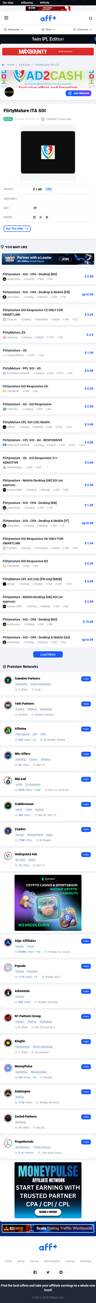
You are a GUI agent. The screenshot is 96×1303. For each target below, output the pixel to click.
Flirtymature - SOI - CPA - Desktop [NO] (30, 619)
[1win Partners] (48, 259)
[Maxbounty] (48, 51)
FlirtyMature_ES (14, 332)
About (21, 1261)
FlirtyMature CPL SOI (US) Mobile (26, 422)
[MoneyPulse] (48, 1190)
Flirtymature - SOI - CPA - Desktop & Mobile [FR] (36, 292)
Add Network (52, 1261)
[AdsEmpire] (48, 1228)
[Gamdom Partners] (48, 903)
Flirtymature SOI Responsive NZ (25, 561)
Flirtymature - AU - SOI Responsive (27, 404)
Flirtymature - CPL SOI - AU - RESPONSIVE (32, 440)
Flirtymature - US (15, 350)
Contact (70, 1261)
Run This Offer (14, 228)
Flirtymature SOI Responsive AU (25, 386)
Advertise (85, 1261)
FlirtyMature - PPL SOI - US (22, 368)
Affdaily (44, 2)
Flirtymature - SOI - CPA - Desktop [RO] (30, 274)
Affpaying (27, 2)
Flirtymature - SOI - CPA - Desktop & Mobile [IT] (36, 521)
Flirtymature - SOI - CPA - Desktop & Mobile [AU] (36, 637)
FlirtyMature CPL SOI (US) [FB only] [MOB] (32, 579)
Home (10, 64)
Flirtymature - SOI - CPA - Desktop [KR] (30, 503)
